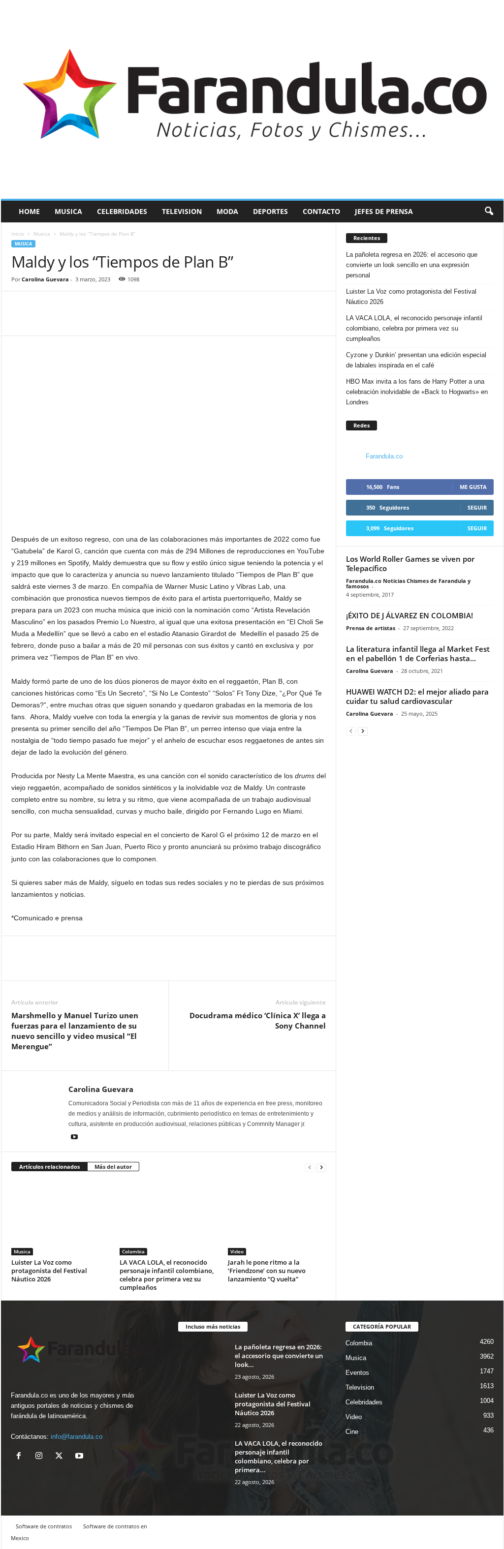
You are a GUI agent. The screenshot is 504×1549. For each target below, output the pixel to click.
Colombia (133, 1251)
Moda (227, 211)
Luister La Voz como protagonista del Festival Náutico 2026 (49, 1270)
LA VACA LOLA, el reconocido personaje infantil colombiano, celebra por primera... (278, 1456)
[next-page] (321, 1167)
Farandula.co (384, 456)
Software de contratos (44, 1526)
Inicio (17, 233)
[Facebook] (21, 321)
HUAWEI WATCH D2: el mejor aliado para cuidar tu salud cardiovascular (417, 696)
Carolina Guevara (45, 279)
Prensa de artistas (370, 628)
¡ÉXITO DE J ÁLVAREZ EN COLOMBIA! (409, 615)
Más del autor (113, 1166)
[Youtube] (74, 1137)
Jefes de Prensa (384, 211)
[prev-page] (310, 1167)
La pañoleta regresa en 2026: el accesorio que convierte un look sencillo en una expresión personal (411, 265)
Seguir (477, 507)
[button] (489, 211)
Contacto (321, 211)
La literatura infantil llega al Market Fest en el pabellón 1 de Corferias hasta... (418, 653)
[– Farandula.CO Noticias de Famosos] (252, 99)
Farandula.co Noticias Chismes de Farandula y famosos (408, 583)
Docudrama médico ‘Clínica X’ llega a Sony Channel (257, 1020)
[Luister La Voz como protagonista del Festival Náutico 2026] (60, 1218)
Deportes (270, 211)
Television (182, 211)
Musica (68, 211)
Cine (352, 1431)
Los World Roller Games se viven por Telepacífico (410, 563)
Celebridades (122, 211)
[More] (67, 321)
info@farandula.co (76, 1436)
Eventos (357, 1372)
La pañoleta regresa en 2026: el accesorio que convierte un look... (279, 1355)
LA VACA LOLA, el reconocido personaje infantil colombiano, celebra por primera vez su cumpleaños (167, 1275)
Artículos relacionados (49, 1166)
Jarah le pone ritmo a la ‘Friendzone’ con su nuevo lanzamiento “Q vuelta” (267, 1270)
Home (29, 211)
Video (237, 1251)
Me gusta (473, 486)
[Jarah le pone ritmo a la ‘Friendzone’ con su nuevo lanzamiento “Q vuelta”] (277, 1218)
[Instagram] (41, 1456)
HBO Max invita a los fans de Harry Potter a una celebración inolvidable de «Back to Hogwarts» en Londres (417, 392)
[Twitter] (44, 321)
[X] (61, 1456)
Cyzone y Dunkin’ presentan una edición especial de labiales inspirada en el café (416, 360)
